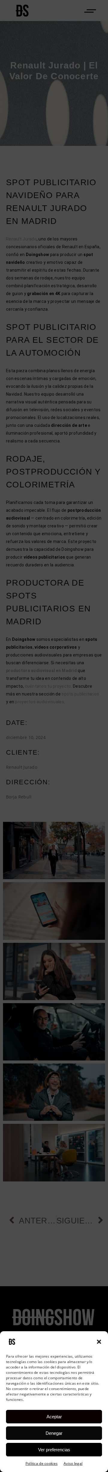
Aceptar (54, 1416)
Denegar (54, 1433)
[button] (99, 1342)
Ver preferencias (54, 1449)
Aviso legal (73, 1463)
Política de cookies (42, 1463)
